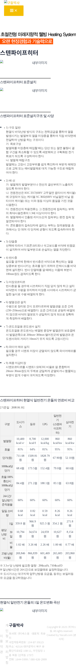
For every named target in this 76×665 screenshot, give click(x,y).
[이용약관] (1, 644)
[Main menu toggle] (14, 10)
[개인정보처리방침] (7, 644)
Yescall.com (65, 635)
